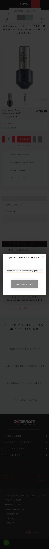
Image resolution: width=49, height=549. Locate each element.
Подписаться (25, 284)
